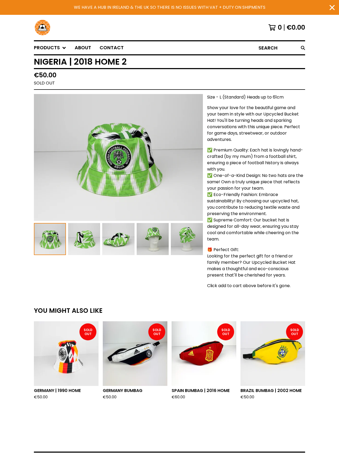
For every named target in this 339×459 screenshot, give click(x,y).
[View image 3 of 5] (118, 239)
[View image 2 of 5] (84, 239)
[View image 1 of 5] (50, 239)
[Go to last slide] (41, 157)
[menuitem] (50, 47)
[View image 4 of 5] (153, 239)
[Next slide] (195, 157)
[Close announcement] (332, 7)
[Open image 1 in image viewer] (118, 157)
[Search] (303, 47)
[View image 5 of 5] (187, 239)
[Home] (42, 27)
